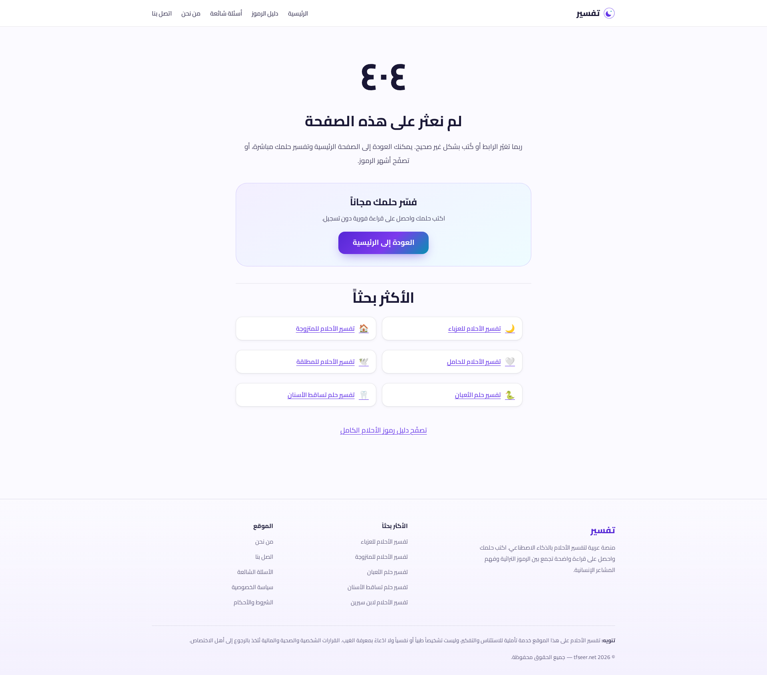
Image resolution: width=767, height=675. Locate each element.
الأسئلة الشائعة (255, 571)
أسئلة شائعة (226, 13)
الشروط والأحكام (253, 602)
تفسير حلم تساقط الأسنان (378, 587)
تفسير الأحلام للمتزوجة (381, 556)
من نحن (191, 13)
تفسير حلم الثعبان (387, 571)
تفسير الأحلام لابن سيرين (379, 602)
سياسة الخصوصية (252, 587)
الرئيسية (298, 13)
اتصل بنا (162, 13)
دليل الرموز (265, 13)
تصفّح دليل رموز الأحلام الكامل (383, 430)
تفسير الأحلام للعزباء (384, 541)
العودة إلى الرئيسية (384, 242)
